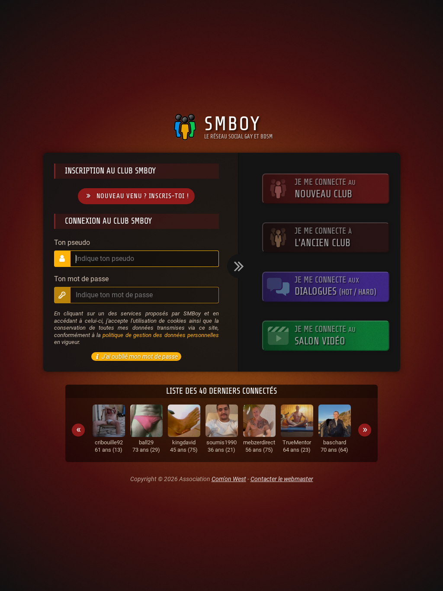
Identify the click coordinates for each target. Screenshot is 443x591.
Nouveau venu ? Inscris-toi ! (142, 196)
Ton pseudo (72, 242)
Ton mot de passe (81, 279)
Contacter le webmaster (281, 478)
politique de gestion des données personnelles (160, 335)
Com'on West (229, 478)
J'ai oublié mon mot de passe (140, 356)
